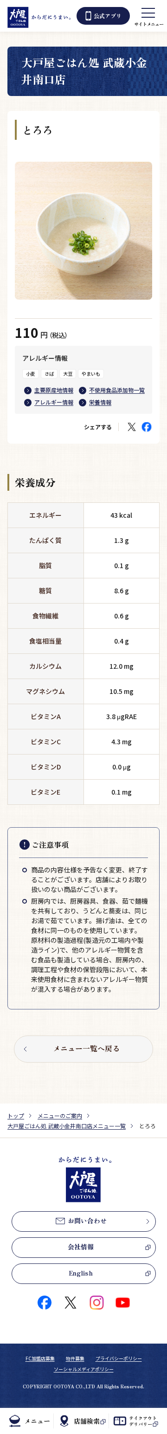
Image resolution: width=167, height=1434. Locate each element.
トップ (15, 1115)
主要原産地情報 (53, 390)
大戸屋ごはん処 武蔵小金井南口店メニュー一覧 (66, 1126)
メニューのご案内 (60, 1115)
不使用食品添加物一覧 (117, 390)
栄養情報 (100, 402)
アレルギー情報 (53, 402)
